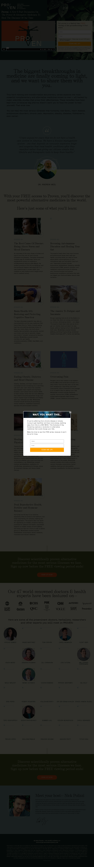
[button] (70, 412)
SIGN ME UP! (47, 450)
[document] (47, 433)
